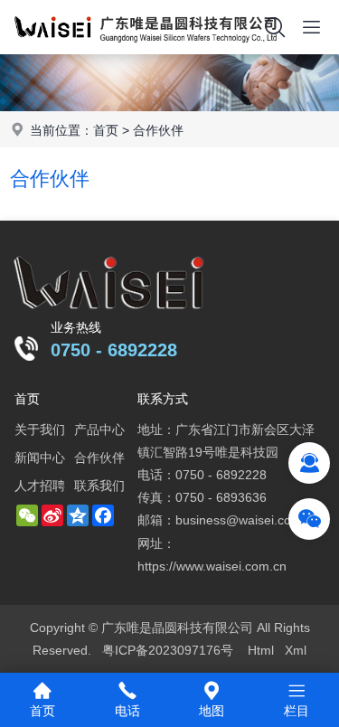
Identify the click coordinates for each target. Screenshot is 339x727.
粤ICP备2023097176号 (167, 650)
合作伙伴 (158, 130)
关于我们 (39, 429)
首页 (105, 130)
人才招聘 (39, 485)
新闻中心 (39, 457)
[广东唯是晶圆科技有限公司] (145, 49)
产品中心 (99, 429)
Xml (295, 650)
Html (261, 650)
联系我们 (99, 485)
